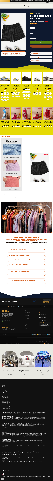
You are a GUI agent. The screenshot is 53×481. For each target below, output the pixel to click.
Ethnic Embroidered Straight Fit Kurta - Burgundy (37, 122)
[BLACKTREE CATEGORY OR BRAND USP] (43, 359)
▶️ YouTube (44, 334)
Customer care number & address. (7, 403)
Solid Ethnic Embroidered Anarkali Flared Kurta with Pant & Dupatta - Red (5, 122)
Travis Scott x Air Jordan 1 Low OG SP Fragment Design (16, 86)
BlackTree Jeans (27, 312)
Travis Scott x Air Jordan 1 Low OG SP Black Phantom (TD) (26, 86)
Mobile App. (3, 385)
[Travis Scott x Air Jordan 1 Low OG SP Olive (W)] (5, 78)
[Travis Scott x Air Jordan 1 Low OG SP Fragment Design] (16, 78)
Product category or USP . (5, 398)
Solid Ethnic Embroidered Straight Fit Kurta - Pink (48, 122)
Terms (40, 341)
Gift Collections (27, 321)
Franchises (3, 382)
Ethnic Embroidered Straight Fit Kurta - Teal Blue (26, 122)
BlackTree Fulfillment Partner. (6, 402)
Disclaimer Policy (4, 392)
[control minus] (30, 38)
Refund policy (4, 390)
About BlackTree (27, 325)
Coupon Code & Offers (5, 395)
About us (3, 381)
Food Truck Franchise (5, 396)
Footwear (26, 319)
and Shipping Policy (49, 40)
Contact (49, 341)
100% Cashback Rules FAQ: (6, 401)
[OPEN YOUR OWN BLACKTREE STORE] (26, 359)
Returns (46, 341)
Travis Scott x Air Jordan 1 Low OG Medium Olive (48, 86)
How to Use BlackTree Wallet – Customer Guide (6, 409)
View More (10, 374)
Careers (26, 328)
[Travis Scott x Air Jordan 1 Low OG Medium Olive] (48, 78)
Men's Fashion (27, 318)
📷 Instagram (34, 334)
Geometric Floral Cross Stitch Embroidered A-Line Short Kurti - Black (16, 122)
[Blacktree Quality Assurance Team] (10, 359)
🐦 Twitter (48, 334)
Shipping (43, 341)
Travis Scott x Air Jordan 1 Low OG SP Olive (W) (5, 86)
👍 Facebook (39, 334)
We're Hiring (3, 386)
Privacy (37, 341)
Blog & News (27, 324)
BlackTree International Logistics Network (6, 406)
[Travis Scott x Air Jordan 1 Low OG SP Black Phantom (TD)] (26, 78)
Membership (3, 387)
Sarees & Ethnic (27, 315)
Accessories (27, 322)
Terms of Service (4, 391)
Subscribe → (46, 302)
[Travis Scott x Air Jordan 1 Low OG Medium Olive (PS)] (37, 78)
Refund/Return (43, 40)
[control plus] (35, 38)
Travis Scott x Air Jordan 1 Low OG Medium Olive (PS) (37, 86)
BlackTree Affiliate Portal (5, 397)
